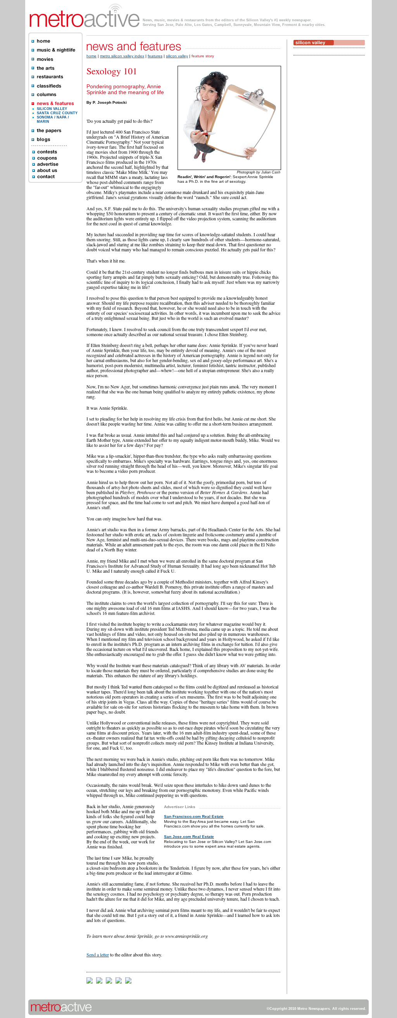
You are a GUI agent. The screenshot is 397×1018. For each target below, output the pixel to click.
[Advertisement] (316, 181)
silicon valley (177, 56)
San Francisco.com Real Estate (194, 816)
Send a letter (97, 954)
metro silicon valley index (122, 56)
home (91, 56)
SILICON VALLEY (52, 109)
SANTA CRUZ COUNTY (57, 113)
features (155, 56)
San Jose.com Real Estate (189, 836)
